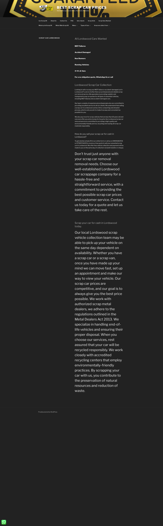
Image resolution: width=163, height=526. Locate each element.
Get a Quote (80, 21)
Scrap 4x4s (91, 21)
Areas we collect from (101, 25)
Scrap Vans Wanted (105, 21)
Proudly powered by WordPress (47, 412)
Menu (74, 25)
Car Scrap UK (43, 21)
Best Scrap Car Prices (82, 7)
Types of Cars (85, 25)
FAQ (72, 21)
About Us (53, 21)
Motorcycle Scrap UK (45, 25)
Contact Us (63, 21)
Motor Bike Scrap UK (62, 25)
